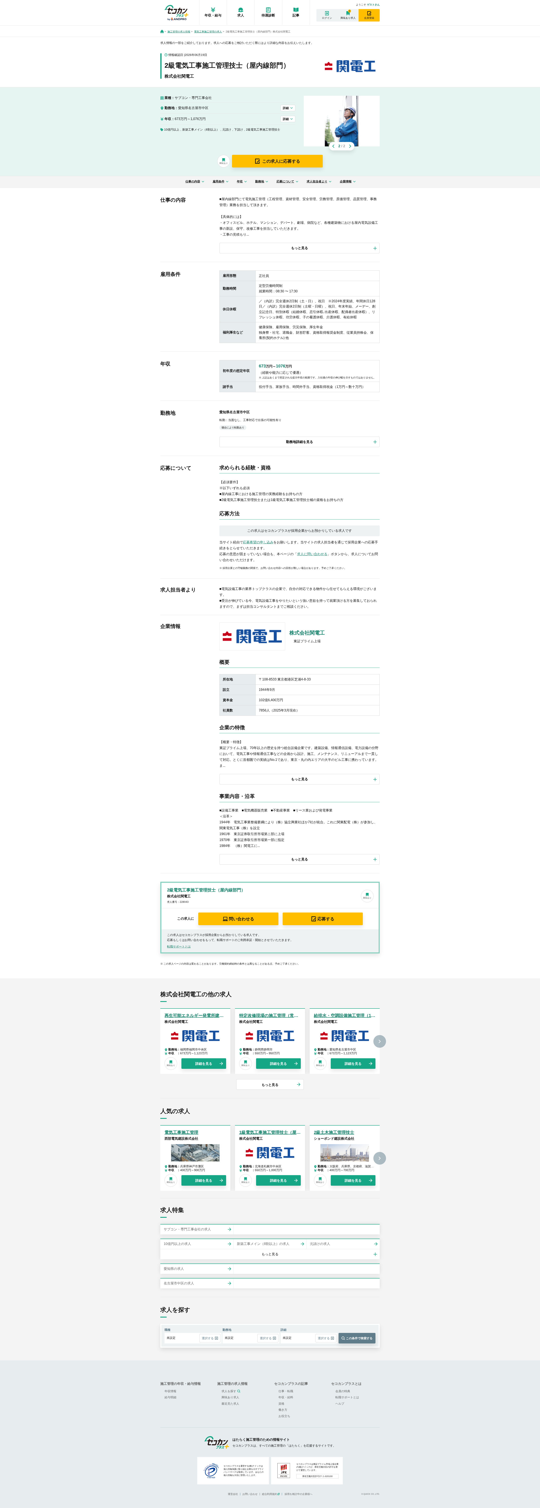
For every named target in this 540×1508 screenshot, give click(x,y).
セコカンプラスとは (346, 1383)
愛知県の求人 (174, 1268)
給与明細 (170, 1397)
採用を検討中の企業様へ (298, 1494)
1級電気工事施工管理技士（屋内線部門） (278, 1132)
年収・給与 (213, 15)
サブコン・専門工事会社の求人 (187, 1229)
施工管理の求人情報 (178, 31)
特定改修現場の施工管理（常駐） (270, 1015)
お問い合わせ (250, 1494)
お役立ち (284, 1416)
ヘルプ (339, 1403)
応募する (325, 919)
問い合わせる (241, 919)
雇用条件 (218, 181)
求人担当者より (317, 181)
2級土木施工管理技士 (334, 1132)
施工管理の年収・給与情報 (180, 1383)
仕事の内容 (192, 181)
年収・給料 (285, 1397)
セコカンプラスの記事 (291, 1383)
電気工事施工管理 (181, 1132)
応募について (285, 181)
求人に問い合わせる (312, 554)
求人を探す (228, 1391)
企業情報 (346, 181)
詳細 (286, 108)
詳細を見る (203, 1063)
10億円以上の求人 (177, 1244)
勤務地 (259, 181)
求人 (240, 15)
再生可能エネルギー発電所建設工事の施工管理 (209, 1015)
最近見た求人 (230, 1403)
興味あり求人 (348, 17)
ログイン (327, 17)
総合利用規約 (269, 1494)
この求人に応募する (281, 161)
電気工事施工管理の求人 (208, 31)
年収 (240, 181)
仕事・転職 (285, 1391)
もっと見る (270, 1085)
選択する (208, 1338)
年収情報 (170, 1391)
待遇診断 (268, 15)
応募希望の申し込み (258, 542)
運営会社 (233, 1494)
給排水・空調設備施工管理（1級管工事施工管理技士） (365, 1015)
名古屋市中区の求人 (179, 1283)
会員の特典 (342, 1391)
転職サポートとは (179, 946)
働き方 (282, 1409)
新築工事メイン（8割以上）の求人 (263, 1244)
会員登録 (369, 17)
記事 (296, 15)
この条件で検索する (359, 1338)
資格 (281, 1403)
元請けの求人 (320, 1244)
